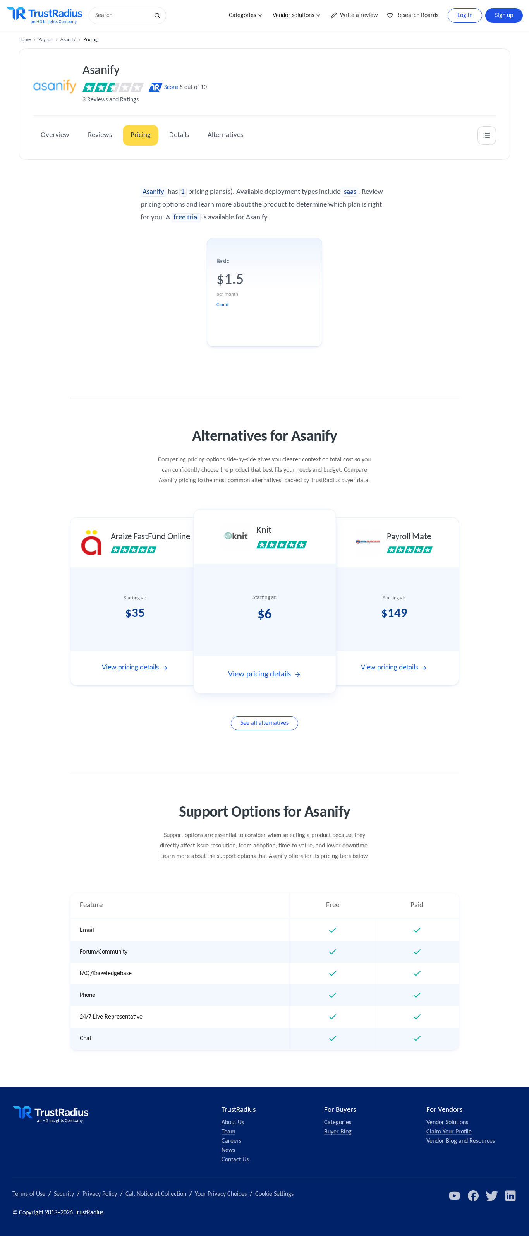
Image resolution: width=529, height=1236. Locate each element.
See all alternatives (264, 723)
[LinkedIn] (510, 1196)
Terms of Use (28, 1194)
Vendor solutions (293, 15)
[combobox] (121, 15)
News (228, 1150)
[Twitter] (492, 1196)
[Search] (157, 15)
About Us (233, 1123)
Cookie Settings (274, 1194)
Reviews (100, 135)
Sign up (504, 15)
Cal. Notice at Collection (155, 1194)
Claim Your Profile (449, 1132)
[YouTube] (454, 1196)
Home (25, 39)
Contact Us (235, 1160)
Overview (55, 135)
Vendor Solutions (447, 1123)
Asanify (68, 39)
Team (228, 1132)
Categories (242, 15)
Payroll (45, 39)
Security (64, 1194)
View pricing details (130, 667)
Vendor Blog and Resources (460, 1141)
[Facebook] (473, 1196)
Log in (464, 15)
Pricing (141, 135)
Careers (231, 1141)
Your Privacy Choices (221, 1194)
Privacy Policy (99, 1194)
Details (179, 135)
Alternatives (225, 135)
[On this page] (486, 135)
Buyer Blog (338, 1132)
